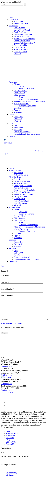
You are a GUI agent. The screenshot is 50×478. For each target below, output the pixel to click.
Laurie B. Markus (20, 52)
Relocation (23, 97)
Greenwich (18, 119)
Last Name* (5, 282)
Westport (17, 121)
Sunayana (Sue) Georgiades (24, 39)
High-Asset (23, 86)
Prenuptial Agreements (27, 106)
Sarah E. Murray (20, 32)
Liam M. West (19, 47)
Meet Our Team (13, 26)
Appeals (17, 110)
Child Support (19, 93)
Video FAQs (19, 127)
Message (4, 319)
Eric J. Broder (19, 28)
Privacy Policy (6, 323)
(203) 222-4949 (7, 392)
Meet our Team (11, 433)
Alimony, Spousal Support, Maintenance (29, 101)
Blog (16, 125)
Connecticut (18, 117)
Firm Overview (13, 19)
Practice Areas (13, 82)
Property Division (20, 91)
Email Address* (7, 296)
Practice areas (11, 435)
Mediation (18, 112)
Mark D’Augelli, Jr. (21, 49)
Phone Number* (7, 289)
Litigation (17, 108)
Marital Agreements (21, 104)
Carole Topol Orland (22, 30)
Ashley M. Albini (20, 45)
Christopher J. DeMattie (23, 34)
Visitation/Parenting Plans (28, 99)
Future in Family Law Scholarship (27, 134)
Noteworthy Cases (21, 23)
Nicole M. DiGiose (21, 36)
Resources (12, 123)
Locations (12, 114)
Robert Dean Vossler (22, 41)
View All (17, 54)
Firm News (18, 130)
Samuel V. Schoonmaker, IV (25, 43)
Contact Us (12, 136)
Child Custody (19, 95)
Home (10, 17)
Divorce (17, 84)
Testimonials (18, 21)
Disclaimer (17, 323)
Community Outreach (22, 132)
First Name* (5, 276)
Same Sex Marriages (26, 88)
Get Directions (6, 366)
